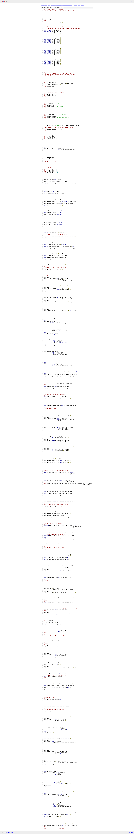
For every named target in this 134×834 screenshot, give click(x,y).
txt (129, 832)
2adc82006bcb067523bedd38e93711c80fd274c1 (61, 5)
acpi (79, 5)
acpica (82, 5)
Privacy (9, 832)
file (63, 7)
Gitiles (6, 832)
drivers (75, 5)
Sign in (132, 1)
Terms (12, 832)
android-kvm (44, 5)
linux (49, 5)
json (132, 832)
